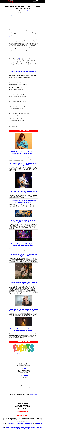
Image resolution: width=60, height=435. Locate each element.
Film (14, 427)
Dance (11, 427)
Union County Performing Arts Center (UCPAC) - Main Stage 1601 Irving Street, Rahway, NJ (23, 357)
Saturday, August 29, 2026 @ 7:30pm (23, 377)
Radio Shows (20, 428)
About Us (33, 427)
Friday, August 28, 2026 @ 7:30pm (23, 363)
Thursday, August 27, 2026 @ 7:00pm (23, 355)
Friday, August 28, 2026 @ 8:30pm (23, 370)
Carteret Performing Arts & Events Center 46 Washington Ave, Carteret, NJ (23, 372)
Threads (26, 423)
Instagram (20, 423)
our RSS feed (39, 423)
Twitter (16, 423)
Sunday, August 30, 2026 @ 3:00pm (23, 385)
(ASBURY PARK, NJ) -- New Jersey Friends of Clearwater (20, 224)
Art (3, 427)
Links (15, 428)
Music (17, 427)
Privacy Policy (27, 428)
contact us (33, 419)
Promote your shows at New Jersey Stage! (23, 71)
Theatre (22, 427)
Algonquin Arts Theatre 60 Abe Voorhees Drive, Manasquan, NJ (23, 387)
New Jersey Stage (26, 10)
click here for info (33, 394)
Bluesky (30, 423)
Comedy (7, 427)
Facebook (11, 423)
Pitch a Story (39, 427)
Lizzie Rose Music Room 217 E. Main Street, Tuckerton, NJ (23, 365)
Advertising (27, 427)
